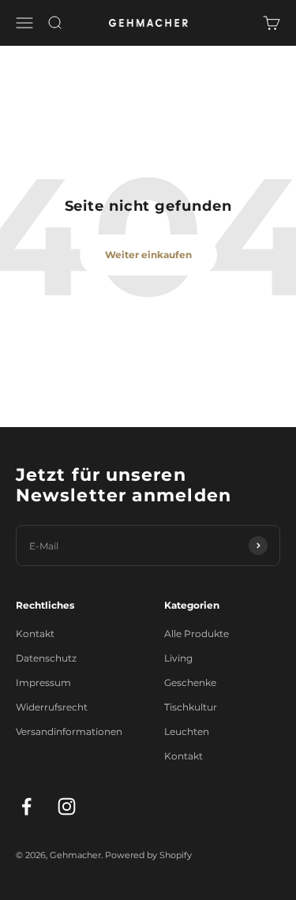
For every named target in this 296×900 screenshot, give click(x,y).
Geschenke (190, 682)
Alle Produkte (196, 633)
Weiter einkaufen (148, 255)
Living (178, 658)
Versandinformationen (69, 731)
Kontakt (35, 633)
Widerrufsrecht (52, 707)
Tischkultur (190, 707)
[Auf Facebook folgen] (26, 806)
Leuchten (186, 731)
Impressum (43, 682)
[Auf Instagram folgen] (66, 806)
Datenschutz (46, 658)
